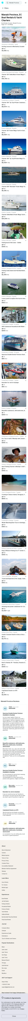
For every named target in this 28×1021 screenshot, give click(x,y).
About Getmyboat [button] (6, 850)
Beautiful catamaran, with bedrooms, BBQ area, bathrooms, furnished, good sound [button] (14, 744)
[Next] (24, 35)
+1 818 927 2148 (6, 984)
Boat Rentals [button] (5, 898)
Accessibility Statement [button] (7, 866)
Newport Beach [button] (5, 960)
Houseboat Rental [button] (6, 906)
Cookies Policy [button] (5, 863)
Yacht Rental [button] (5, 911)
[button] (4, 23)
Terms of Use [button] (18, 1004)
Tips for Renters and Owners (9, 938)
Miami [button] (3, 947)
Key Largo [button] (4, 968)
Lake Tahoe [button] (5, 952)
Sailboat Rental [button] (5, 914)
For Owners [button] (4, 884)
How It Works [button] (5, 882)
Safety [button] (3, 890)
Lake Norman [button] (5, 965)
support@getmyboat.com (8, 987)
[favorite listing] (25, 44)
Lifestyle (4, 930)
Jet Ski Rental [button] (5, 901)
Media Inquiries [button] (5, 855)
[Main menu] (26, 3)
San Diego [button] (4, 954)
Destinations (5, 936)
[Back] (3, 35)
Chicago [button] (4, 962)
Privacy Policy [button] (5, 860)
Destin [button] (3, 970)
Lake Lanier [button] (4, 949)
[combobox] (13, 2)
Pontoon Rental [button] (5, 909)
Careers (4, 852)
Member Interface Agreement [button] (9, 868)
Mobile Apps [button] (5, 887)
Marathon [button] (4, 973)
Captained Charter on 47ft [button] (10, 810)
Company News (6, 928)
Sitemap (4, 871)
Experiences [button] (5, 894)
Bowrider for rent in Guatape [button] (11, 791)
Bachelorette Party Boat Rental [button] (9, 917)
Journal (4, 924)
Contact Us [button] (4, 873)
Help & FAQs (5, 981)
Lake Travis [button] (4, 957)
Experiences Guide (6, 933)
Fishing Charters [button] (6, 903)
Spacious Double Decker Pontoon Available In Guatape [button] (13, 714)
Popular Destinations (8, 943)
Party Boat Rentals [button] (6, 919)
